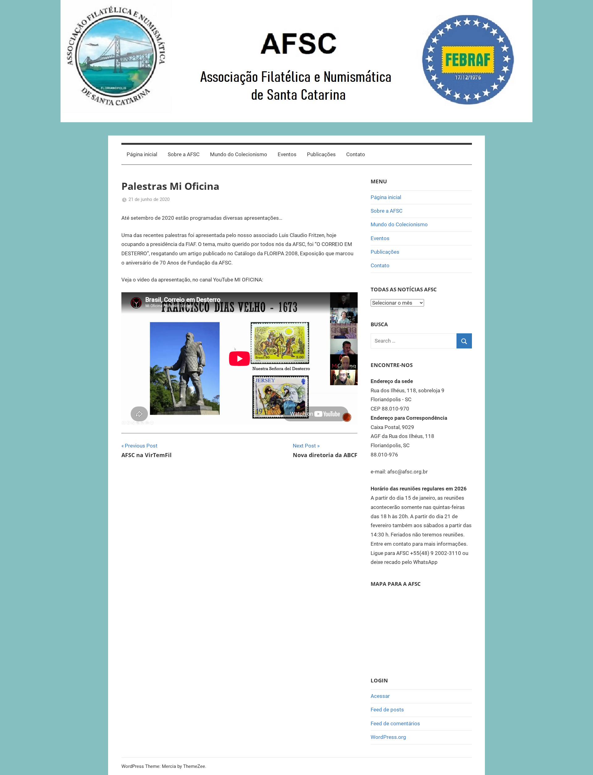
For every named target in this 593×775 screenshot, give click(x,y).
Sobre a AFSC (184, 154)
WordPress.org (388, 737)
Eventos (287, 154)
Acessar (380, 696)
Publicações (321, 154)
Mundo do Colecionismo (238, 154)
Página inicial (142, 154)
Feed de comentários (395, 723)
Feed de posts (387, 709)
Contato (355, 154)
